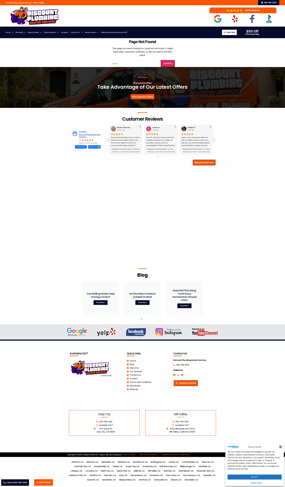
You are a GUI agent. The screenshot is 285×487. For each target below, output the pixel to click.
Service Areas (90, 32)
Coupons (64, 32)
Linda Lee (156, 127)
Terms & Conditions (148, 454)
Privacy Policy (256, 483)
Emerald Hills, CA (101, 466)
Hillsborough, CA (187, 466)
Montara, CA (169, 471)
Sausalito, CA (209, 475)
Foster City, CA (132, 466)
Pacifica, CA (95, 475)
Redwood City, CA (77, 475)
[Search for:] (134, 64)
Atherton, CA (77, 462)
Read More (100, 302)
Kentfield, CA (204, 466)
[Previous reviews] (108, 140)
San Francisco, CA (191, 475)
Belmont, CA (92, 462)
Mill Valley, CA (154, 471)
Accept (254, 477)
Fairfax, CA (117, 466)
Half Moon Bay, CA (168, 466)
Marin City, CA (107, 471)
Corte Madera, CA (190, 462)
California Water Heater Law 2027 (114, 32)
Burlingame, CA (158, 462)
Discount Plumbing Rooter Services (90, 136)
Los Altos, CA (92, 471)
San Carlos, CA (173, 475)
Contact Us (75, 32)
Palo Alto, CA (110, 475)
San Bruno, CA (156, 475)
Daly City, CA (208, 462)
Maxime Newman (123, 127)
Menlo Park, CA (123, 471)
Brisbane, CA (124, 462)
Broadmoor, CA (140, 462)
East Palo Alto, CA (82, 466)
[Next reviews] (213, 140)
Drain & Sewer (33, 32)
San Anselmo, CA (138, 475)
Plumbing (19, 32)
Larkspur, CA (76, 471)
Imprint (101, 455)
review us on (93, 147)
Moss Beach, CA (186, 471)
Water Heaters (50, 32)
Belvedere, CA (108, 462)
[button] (280, 447)
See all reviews (81, 147)
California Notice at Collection (176, 454)
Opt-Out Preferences (114, 455)
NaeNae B (191, 127)
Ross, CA (123, 475)
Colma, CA (174, 462)
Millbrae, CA (139, 471)
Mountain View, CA (205, 471)
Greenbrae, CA (149, 466)
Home (8, 32)
